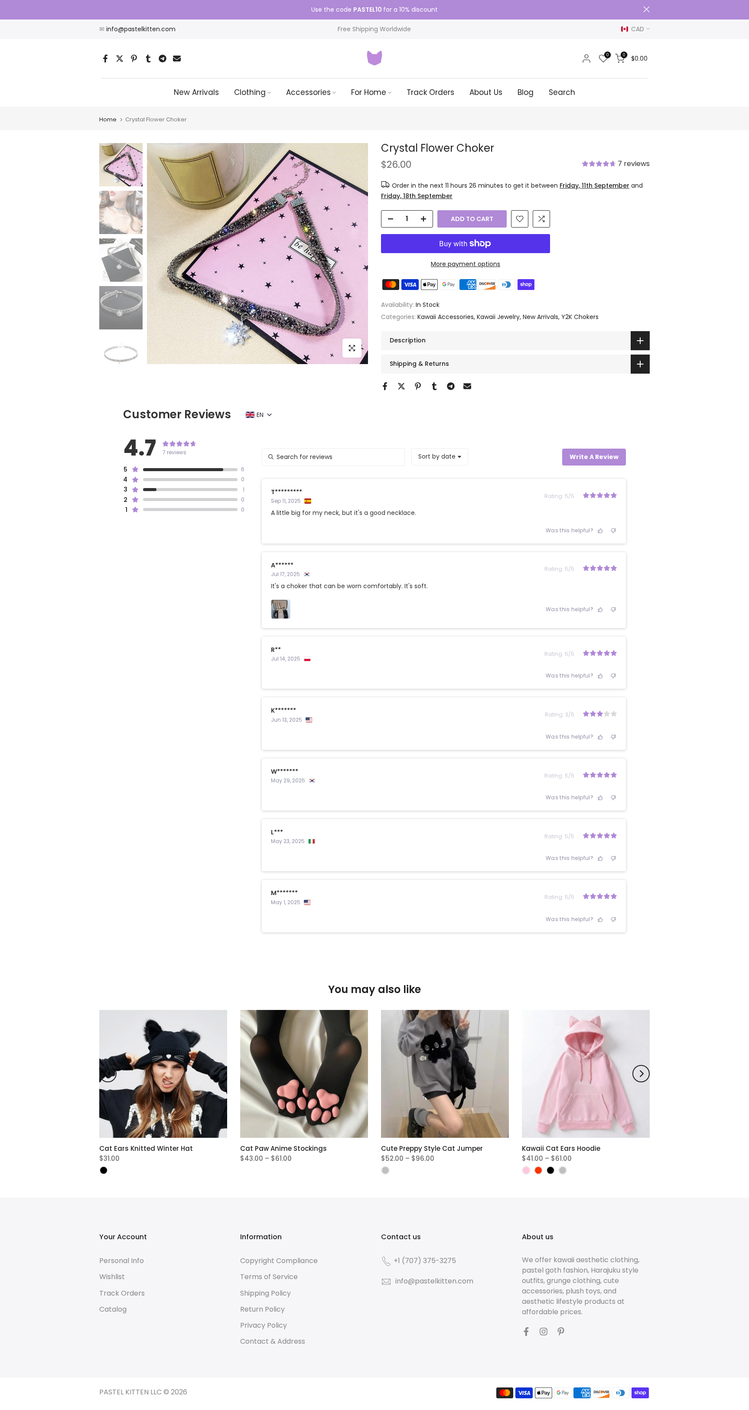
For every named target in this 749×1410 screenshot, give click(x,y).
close (102, 9)
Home (108, 119)
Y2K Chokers (580, 317)
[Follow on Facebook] (526, 1331)
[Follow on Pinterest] (561, 1331)
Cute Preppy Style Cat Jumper (432, 1148)
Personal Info (121, 1261)
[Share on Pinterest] (134, 58)
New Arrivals (196, 92)
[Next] (641, 1073)
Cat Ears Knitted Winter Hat (146, 1148)
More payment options (465, 264)
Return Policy (262, 1309)
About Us (485, 92)
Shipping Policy (265, 1293)
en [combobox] (260, 415)
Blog (526, 92)
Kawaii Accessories (445, 317)
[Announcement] (374, 10)
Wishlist (112, 1277)
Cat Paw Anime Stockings (283, 1148)
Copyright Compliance (279, 1261)
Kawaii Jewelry (498, 317)
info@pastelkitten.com (141, 29)
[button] (616, 165)
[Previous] (108, 1073)
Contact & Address (272, 1341)
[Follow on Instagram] (543, 1331)
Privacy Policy (263, 1325)
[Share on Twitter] (120, 58)
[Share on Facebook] (105, 58)
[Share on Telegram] (162, 58)
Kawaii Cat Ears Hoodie (561, 1148)
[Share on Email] (177, 58)
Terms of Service (269, 1277)
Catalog (113, 1309)
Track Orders (430, 92)
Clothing (250, 92)
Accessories (308, 92)
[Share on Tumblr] (148, 58)
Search (562, 92)
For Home (368, 92)
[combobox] (439, 457)
